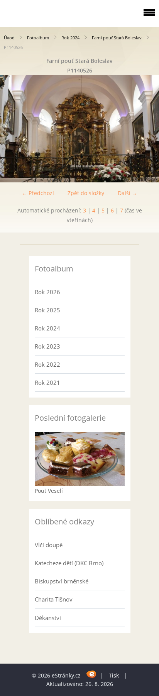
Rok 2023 (47, 346)
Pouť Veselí (49, 490)
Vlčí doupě (49, 545)
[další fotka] (146, 128)
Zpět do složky (86, 193)
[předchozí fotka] (12, 128)
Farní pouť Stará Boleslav (117, 37)
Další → (127, 193)
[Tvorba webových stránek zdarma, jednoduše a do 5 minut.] (91, 674)
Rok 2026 (47, 292)
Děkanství (48, 618)
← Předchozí (38, 193)
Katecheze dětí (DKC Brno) (69, 563)
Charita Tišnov (54, 599)
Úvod (9, 37)
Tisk (114, 675)
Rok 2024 (70, 37)
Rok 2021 (47, 382)
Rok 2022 (47, 364)
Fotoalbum (38, 37)
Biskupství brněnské (61, 581)
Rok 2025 (47, 310)
